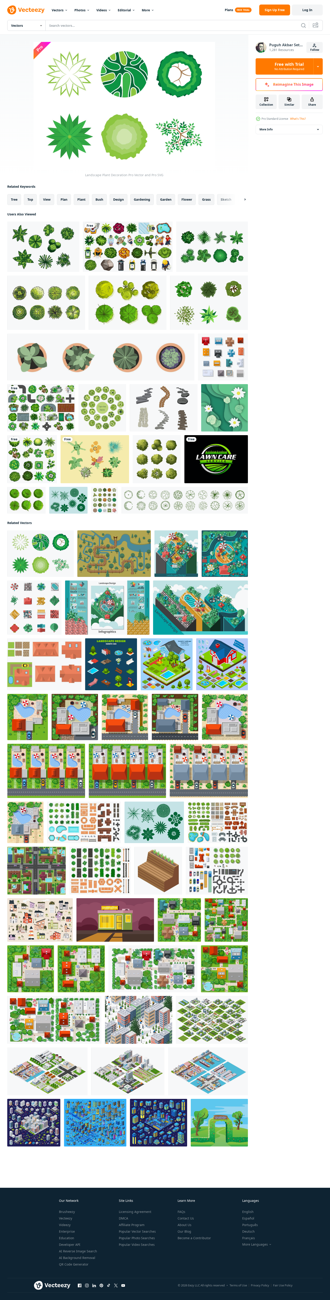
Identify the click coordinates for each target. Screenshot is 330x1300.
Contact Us (186, 1218)
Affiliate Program (131, 1225)
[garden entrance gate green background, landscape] (219, 1122)
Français (248, 1238)
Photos (80, 10)
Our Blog (184, 1231)
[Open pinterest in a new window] (101, 1285)
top (30, 199)
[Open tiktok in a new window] (108, 1285)
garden (165, 199)
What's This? (298, 119)
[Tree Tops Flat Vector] (212, 247)
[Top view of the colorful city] (54, 1020)
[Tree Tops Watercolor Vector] (46, 303)
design (118, 199)
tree (14, 199)
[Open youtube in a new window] (123, 1285)
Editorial (124, 10)
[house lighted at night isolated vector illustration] (115, 920)
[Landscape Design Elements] (34, 607)
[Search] (303, 25)
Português (250, 1225)
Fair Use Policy (283, 1285)
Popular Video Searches (137, 1244)
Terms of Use (238, 1285)
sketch (226, 199)
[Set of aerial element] (128, 247)
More (146, 10)
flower (186, 199)
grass (206, 199)
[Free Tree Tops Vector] (209, 303)
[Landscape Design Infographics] (107, 607)
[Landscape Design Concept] (176, 553)
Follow (314, 50)
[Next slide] (241, 199)
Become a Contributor (194, 1238)
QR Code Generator (73, 1264)
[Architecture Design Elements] (44, 664)
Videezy (65, 1225)
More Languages (255, 1244)
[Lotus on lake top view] (224, 408)
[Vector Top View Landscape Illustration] (114, 553)
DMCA (123, 1218)
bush (99, 199)
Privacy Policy (260, 1285)
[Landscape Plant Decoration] (40, 553)
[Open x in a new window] (116, 1285)
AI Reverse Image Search (78, 1251)
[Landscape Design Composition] (225, 553)
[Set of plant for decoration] (41, 408)
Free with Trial (289, 66)
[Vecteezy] (25, 10)
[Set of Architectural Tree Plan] (157, 459)
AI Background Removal (77, 1258)
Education (66, 1238)
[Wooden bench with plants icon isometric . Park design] (158, 871)
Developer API (69, 1244)
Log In (307, 10)
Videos (101, 10)
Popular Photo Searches (137, 1238)
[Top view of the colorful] (223, 357)
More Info (266, 129)
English (248, 1212)
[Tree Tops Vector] (43, 247)
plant (81, 199)
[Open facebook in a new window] (79, 1285)
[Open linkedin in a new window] (94, 1285)
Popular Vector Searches (137, 1231)
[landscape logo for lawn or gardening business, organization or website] (216, 459)
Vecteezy (65, 1218)
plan (64, 199)
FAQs (181, 1212)
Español (248, 1218)
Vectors (58, 10)
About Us (184, 1225)
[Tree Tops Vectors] (127, 303)
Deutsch (248, 1231)
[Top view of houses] (27, 717)
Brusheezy (67, 1212)
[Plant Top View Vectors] (95, 459)
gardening (142, 199)
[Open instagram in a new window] (87, 1285)
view (47, 199)
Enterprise (67, 1231)
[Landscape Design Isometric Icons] (111, 664)
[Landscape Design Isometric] (167, 664)
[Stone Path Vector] (164, 408)
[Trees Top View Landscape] (68, 500)
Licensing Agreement (135, 1212)
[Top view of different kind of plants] (32, 459)
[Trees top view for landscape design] (104, 500)
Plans (229, 10)
